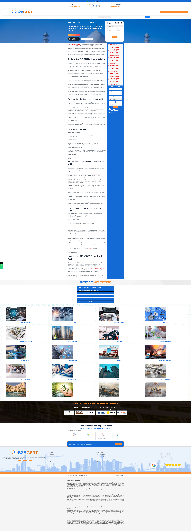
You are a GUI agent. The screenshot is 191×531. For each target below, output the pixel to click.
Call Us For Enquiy (117, 438)
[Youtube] (26, 460)
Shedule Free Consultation (73, 34)
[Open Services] (101, 11)
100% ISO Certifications (74, 438)
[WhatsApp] (1, 265)
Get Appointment (114, 6)
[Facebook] (19, 460)
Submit (147, 17)
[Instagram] (20, 460)
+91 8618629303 (76, 6)
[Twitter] (24, 460)
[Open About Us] (95, 11)
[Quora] (31, 460)
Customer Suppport (102, 438)
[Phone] (1, 267)
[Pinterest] (29, 460)
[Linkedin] (22, 460)
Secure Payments (88, 438)
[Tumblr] (27, 460)
